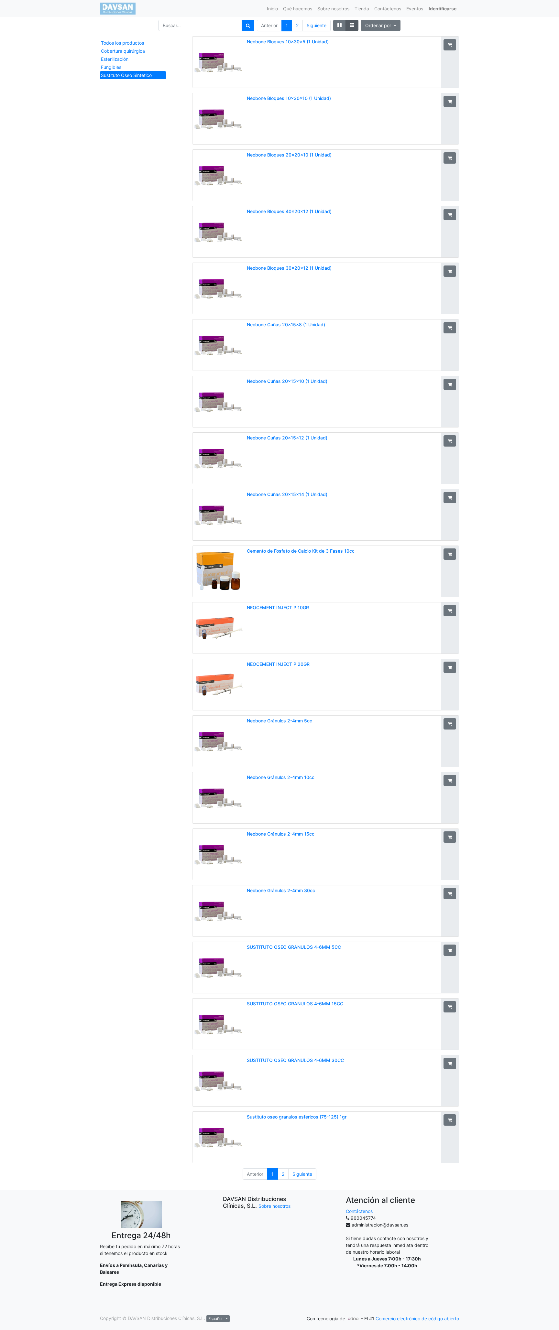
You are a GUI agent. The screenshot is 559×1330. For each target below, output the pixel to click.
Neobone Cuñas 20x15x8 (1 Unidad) (286, 324)
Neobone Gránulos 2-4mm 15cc (280, 834)
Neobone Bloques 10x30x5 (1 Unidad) (288, 41)
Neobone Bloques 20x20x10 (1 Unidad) (289, 154)
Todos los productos (122, 43)
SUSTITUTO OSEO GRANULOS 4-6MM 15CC (295, 1003)
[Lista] (351, 25)
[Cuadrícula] (339, 25)
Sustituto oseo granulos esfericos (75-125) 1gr (296, 1116)
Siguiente (316, 25)
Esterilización (114, 59)
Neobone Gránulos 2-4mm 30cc (281, 890)
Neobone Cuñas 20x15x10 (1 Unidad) (287, 381)
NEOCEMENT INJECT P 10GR (278, 607)
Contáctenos (359, 1211)
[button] (380, 25)
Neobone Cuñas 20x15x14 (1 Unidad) (287, 494)
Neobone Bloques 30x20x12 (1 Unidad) (289, 268)
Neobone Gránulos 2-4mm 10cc (280, 777)
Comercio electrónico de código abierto (417, 1318)
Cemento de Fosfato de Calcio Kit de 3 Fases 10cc (301, 551)
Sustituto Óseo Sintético (126, 75)
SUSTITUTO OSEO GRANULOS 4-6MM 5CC (294, 947)
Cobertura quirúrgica (123, 51)
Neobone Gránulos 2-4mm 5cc (279, 720)
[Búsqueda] (248, 25)
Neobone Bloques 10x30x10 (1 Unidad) (289, 98)
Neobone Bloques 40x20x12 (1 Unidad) (289, 211)
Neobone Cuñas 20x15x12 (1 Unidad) (287, 437)
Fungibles (111, 67)
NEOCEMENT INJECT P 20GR (278, 664)
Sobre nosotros (274, 1206)
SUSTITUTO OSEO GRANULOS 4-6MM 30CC (295, 1060)
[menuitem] (272, 9)
